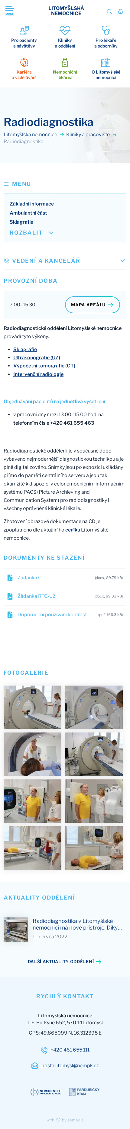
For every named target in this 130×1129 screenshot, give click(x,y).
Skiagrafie (21, 222)
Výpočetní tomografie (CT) (44, 366)
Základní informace (32, 204)
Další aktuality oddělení (61, 961)
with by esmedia (65, 1119)
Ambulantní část (28, 213)
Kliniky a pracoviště (88, 134)
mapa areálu (88, 304)
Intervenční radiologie (38, 374)
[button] (65, 184)
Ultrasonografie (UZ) (36, 357)
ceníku (72, 530)
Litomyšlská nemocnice (31, 134)
